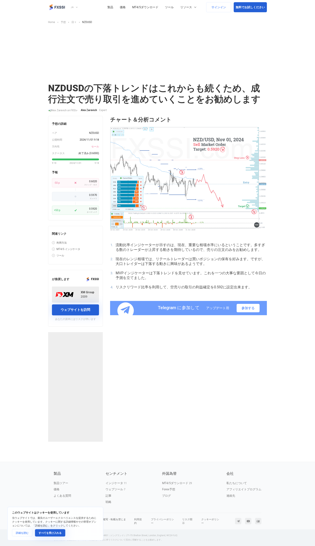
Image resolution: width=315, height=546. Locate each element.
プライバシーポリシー (162, 521)
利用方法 (62, 242)
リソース (186, 7)
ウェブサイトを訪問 (75, 310)
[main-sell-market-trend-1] (188, 179)
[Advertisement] (157, 55)
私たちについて (236, 483)
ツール (169, 7)
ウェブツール (115, 489)
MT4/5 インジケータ (68, 249)
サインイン (218, 7)
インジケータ (116, 483)
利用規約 (138, 521)
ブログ (166, 495)
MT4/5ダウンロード (145, 7)
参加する (248, 308)
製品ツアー (61, 483)
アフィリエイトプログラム (243, 489)
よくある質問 (62, 495)
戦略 (108, 502)
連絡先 (230, 495)
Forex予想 (168, 489)
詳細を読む (22, 532)
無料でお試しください (250, 7)
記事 (108, 495)
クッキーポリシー (210, 521)
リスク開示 (187, 521)
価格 (123, 7)
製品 (110, 7)
